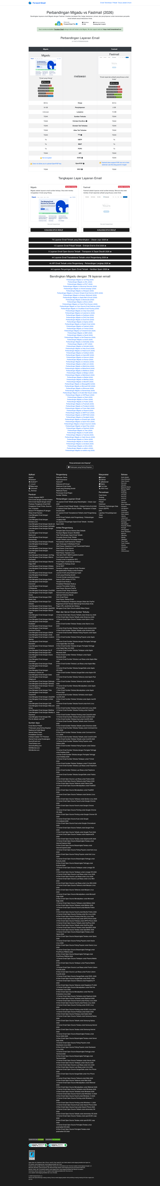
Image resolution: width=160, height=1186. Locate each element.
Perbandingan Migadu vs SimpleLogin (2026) (80, 419)
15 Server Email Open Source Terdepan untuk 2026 (75, 868)
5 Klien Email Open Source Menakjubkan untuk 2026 (75, 900)
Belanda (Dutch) (126, 487)
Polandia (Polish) (126, 526)
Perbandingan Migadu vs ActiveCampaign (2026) (80, 288)
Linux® (33, 484)
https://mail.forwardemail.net (112, 29)
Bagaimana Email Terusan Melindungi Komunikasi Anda (74, 604)
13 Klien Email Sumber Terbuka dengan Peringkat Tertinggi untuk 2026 (75, 755)
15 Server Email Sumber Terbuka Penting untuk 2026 (75, 711)
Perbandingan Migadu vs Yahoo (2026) (80, 439)
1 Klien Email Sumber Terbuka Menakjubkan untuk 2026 (75, 691)
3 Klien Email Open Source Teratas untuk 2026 (76, 839)
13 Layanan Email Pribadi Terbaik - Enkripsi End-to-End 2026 (79, 245)
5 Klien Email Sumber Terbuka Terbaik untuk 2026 (76, 726)
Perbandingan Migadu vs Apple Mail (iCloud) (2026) (80, 297)
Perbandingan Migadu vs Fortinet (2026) (80, 328)
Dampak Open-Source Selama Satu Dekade (70, 530)
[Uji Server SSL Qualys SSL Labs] (45, 96)
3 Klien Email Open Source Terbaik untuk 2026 (76, 832)
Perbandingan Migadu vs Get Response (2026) (80, 337)
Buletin (103, 477)
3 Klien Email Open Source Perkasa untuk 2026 (76, 921)
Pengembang (61, 474)
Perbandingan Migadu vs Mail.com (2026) (80, 364)
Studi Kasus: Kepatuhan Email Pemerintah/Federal (73, 546)
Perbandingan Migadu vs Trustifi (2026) (80, 433)
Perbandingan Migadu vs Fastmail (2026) (80, 326)
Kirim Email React (62, 597)
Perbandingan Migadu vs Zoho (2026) (80, 446)
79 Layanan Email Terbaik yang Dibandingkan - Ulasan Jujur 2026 (79, 239)
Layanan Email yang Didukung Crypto (68, 573)
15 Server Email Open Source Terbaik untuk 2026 (76, 615)
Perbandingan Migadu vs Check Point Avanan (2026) (80, 304)
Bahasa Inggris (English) (125, 490)
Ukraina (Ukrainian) (124, 546)
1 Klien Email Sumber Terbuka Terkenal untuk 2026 (75, 682)
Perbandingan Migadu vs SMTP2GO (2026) (80, 415)
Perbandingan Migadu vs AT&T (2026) (80, 284)
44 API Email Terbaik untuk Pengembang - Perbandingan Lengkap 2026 (79, 263)
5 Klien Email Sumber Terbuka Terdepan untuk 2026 (73, 656)
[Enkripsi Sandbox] (86, 121)
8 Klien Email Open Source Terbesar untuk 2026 (76, 799)
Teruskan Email (59, 29)
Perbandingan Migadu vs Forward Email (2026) (80, 331)
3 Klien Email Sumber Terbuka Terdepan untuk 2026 (76, 763)
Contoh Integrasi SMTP (36, 497)
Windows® (32, 480)
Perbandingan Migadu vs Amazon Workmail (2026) (80, 295)
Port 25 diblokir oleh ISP (37, 719)
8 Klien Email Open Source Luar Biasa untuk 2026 (75, 779)
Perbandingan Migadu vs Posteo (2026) (80, 402)
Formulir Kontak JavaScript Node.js (67, 577)
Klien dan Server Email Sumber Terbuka (72, 612)
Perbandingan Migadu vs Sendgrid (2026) (80, 417)
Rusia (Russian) (126, 531)
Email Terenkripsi (106, 3)
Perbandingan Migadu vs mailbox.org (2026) (80, 450)
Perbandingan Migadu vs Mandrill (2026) (80, 382)
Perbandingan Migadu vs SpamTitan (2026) (80, 426)
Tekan (101, 515)
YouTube (104, 486)
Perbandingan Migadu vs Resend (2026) (80, 410)
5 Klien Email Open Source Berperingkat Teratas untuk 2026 (74, 846)
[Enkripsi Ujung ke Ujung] (82, 158)
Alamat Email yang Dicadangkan (39, 739)
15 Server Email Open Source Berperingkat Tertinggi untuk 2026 (75, 860)
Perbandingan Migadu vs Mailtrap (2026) (80, 379)
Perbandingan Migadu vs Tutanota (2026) (80, 435)
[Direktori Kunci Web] (82, 169)
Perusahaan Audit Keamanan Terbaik (68, 542)
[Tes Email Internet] (57, 1145)
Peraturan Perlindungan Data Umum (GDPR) (108, 507)
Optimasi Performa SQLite (64, 595)
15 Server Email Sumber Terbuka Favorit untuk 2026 (75, 704)
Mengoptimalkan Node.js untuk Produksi (69, 570)
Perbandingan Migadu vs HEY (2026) (80, 344)
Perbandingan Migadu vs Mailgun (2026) (80, 373)
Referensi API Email (63, 484)
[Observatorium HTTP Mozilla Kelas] (45, 93)
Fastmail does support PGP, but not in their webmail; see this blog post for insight (115, 163)
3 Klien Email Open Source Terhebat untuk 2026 (75, 1091)
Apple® (31, 477)
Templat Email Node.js (63, 581)
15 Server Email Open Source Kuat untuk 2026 (72, 820)
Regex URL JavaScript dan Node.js (68, 606)
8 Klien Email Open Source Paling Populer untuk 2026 (75, 855)
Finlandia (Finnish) (124, 494)
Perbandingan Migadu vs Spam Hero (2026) (80, 421)
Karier (101, 517)
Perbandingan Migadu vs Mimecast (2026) (80, 388)
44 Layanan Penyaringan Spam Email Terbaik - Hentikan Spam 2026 (79, 269)
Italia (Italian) (125, 514)
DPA (100, 511)
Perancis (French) (123, 497)
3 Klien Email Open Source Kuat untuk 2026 (76, 824)
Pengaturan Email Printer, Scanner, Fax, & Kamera (40, 507)
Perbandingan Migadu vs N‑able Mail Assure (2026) (80, 393)
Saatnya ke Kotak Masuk (37, 730)
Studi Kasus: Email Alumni (65, 548)
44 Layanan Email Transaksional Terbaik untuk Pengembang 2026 (79, 257)
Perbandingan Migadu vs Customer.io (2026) (80, 313)
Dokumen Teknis (61, 477)
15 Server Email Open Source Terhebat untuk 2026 (76, 996)
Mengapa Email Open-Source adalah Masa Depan (72, 608)
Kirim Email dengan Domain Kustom (40, 499)
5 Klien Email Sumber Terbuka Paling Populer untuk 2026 (75, 638)
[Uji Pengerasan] (46, 85)
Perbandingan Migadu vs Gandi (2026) (80, 335)
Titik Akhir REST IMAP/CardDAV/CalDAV (69, 555)
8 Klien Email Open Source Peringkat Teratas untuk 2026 (73, 1130)
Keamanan (102, 499)
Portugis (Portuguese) (125, 529)
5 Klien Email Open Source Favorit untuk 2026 (75, 806)
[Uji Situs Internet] (38, 1145)
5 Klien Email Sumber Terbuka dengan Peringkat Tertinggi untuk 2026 (75, 647)
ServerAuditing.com (35, 746)
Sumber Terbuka (61, 495)
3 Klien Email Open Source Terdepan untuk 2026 (76, 872)
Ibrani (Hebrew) (125, 504)
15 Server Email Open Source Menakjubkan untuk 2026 (76, 786)
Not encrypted (46, 158)
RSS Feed (104, 488)
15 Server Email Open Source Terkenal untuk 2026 (75, 781)
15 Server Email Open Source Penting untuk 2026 (76, 811)
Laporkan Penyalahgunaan (108, 513)
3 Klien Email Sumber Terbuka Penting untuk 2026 (76, 715)
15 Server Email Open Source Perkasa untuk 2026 (75, 1012)
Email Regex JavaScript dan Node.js (68, 562)
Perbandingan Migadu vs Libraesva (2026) (80, 362)
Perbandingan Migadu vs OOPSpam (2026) (80, 395)
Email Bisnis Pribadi (35, 726)
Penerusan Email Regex (64, 493)
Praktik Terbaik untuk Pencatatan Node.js (69, 539)
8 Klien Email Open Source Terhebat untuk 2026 (75, 998)
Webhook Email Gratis (63, 486)
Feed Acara (102, 495)
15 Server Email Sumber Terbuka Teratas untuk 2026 (76, 729)
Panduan (32, 494)
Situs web (46, 82)
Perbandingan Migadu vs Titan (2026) (80, 430)
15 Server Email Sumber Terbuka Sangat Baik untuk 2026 (75, 669)
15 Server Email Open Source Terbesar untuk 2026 (75, 795)
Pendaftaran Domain (35, 734)
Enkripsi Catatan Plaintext (39, 737)
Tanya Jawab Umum (124, 3)
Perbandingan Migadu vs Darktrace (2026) (80, 315)
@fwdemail (104, 482)
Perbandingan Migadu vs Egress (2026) (80, 322)
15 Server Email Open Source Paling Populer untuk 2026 (76, 851)
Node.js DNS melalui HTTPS (65, 579)
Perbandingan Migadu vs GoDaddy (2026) (80, 342)
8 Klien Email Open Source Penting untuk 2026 (75, 916)
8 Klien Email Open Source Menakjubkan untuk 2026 (75, 791)
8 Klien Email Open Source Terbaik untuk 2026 (75, 617)
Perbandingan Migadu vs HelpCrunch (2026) (80, 351)
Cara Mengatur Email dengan (38, 516)
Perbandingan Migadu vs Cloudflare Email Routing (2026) (80, 308)
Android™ (34, 482)
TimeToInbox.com (34, 743)
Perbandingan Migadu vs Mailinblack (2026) (80, 375)
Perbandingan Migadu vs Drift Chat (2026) (80, 317)
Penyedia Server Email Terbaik (66, 537)
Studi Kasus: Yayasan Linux (65, 553)
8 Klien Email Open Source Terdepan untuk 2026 (75, 964)
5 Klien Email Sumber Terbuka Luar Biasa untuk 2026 (75, 665)
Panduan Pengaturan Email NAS (39, 504)
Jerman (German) (124, 501)
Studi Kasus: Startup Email (65, 599)
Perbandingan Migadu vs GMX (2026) (80, 333)
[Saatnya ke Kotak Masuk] (81, 135)
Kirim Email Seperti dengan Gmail (40, 502)
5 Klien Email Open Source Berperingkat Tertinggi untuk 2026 (74, 1057)
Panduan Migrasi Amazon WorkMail (68, 533)
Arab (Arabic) (125, 477)
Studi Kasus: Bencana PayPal (66, 588)
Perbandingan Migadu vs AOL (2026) (80, 282)
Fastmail (114, 54)
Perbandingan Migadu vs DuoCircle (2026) (80, 320)
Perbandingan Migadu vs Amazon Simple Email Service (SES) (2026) (80, 293)
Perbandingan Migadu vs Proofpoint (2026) (80, 406)
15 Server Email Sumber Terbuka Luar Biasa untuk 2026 (76, 660)
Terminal (33, 491)
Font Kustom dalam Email (64, 557)
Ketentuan (102, 504)
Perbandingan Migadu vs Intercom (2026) (80, 357)
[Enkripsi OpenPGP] (83, 163)
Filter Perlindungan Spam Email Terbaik (69, 535)
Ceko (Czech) (125, 481)
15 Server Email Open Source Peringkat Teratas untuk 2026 (74, 1126)
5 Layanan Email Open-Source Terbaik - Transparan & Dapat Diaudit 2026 (79, 251)
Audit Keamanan (61, 480)
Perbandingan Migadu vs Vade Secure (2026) (80, 437)
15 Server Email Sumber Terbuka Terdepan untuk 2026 (74, 651)
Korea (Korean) (125, 520)
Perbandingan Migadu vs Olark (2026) (80, 397)
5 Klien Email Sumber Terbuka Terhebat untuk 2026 (76, 700)
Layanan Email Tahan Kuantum (66, 590)
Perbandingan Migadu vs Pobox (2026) (80, 399)
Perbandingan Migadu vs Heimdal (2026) (80, 346)
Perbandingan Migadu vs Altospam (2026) (80, 291)
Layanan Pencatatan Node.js (65, 586)
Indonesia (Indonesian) (125, 511)
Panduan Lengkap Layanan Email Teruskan (70, 568)
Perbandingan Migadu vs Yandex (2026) (80, 441)
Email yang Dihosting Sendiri (65, 488)
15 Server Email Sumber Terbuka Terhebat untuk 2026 (74, 696)
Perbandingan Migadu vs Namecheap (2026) (80, 390)
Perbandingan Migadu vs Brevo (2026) (80, 302)
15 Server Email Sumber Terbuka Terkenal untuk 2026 (76, 678)
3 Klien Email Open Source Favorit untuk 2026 (75, 1096)
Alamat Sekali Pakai (35, 732)
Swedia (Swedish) (124, 538)
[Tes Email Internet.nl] (46, 91)
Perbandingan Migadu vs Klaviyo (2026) (80, 359)
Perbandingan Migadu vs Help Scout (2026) (80, 348)
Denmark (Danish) (124, 484)
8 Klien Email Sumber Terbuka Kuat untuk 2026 (74, 719)
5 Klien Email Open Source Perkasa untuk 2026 (74, 1014)
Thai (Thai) (124, 541)
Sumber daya (34, 722)
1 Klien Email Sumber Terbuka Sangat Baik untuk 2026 (76, 673)
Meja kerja (34, 486)
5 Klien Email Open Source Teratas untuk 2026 (75, 1030)
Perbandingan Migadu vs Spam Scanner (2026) (80, 424)
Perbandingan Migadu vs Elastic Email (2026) (80, 324)
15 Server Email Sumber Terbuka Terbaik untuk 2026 (76, 628)
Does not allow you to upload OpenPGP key (46, 163)
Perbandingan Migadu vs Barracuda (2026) (80, 300)
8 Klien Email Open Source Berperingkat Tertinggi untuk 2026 (74, 864)
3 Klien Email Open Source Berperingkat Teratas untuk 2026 (76, 1039)
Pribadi (114, 3)
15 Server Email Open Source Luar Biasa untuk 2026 (75, 874)
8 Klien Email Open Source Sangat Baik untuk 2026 (75, 978)
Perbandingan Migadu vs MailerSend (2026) (80, 368)
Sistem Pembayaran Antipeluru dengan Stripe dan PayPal (75, 601)
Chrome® (33, 488)
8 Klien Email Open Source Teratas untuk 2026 (75, 930)
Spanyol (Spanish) (124, 534)
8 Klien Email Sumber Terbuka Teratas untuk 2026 (75, 625)
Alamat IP (59, 482)
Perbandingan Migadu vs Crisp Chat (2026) (80, 311)
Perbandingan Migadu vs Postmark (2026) (80, 404)
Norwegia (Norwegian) (124, 523)
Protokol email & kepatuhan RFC (67, 559)
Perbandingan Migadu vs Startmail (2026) (80, 428)
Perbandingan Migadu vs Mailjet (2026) (80, 377)
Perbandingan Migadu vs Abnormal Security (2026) (80, 286)
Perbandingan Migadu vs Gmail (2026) (80, 339)
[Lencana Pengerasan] (32, 1155)
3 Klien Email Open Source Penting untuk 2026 (76, 815)
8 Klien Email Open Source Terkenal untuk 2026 (74, 783)
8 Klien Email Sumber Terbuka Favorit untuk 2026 (76, 708)
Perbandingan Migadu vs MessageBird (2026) (80, 384)
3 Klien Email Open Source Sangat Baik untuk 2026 (75, 1075)
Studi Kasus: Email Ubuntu (65, 550)
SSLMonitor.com (34, 750)
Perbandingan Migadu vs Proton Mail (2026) (80, 408)
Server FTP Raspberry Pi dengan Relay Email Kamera (40, 512)
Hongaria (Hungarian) (124, 507)
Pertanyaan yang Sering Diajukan (80, 467)
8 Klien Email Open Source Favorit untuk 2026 (75, 1003)
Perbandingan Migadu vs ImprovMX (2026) (80, 355)
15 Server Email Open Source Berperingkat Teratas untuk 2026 (75, 842)
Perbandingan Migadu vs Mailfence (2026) (80, 370)
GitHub (103, 480)
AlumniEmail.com (34, 741)
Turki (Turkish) (125, 543)
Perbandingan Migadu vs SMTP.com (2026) (80, 413)
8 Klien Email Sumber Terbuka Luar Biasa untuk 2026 (75, 771)
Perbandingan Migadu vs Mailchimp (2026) (80, 366)
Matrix (103, 484)
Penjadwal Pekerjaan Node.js (66, 584)
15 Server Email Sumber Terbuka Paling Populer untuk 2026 (76, 633)
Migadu (45, 55)
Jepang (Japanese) (124, 517)
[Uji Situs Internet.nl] (46, 88)
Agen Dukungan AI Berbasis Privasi (68, 544)
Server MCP (60, 566)
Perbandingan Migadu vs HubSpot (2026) (80, 353)
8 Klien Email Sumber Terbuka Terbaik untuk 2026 (75, 739)
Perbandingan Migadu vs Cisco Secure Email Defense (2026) (80, 306)
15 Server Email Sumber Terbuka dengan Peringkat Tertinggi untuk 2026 (76, 642)
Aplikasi (32, 474)
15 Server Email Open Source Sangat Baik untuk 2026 (76, 976)
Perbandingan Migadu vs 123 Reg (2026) (80, 280)
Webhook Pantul (61, 491)
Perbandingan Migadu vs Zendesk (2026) (80, 444)
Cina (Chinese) (125, 479)
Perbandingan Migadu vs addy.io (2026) (80, 448)
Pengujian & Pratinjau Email (65, 564)
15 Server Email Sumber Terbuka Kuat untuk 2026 (75, 717)
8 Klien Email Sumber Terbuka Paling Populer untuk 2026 (76, 747)
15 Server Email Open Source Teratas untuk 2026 (75, 620)
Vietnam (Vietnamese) (125, 550)
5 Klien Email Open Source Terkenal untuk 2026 (73, 1080)
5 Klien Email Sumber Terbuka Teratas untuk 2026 (75, 733)
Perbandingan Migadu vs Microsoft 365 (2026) (80, 386)
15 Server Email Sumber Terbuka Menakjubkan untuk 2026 (75, 687)
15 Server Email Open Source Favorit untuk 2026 (75, 802)
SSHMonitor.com (34, 748)
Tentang (101, 497)
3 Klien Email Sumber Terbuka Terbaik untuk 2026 (75, 630)
